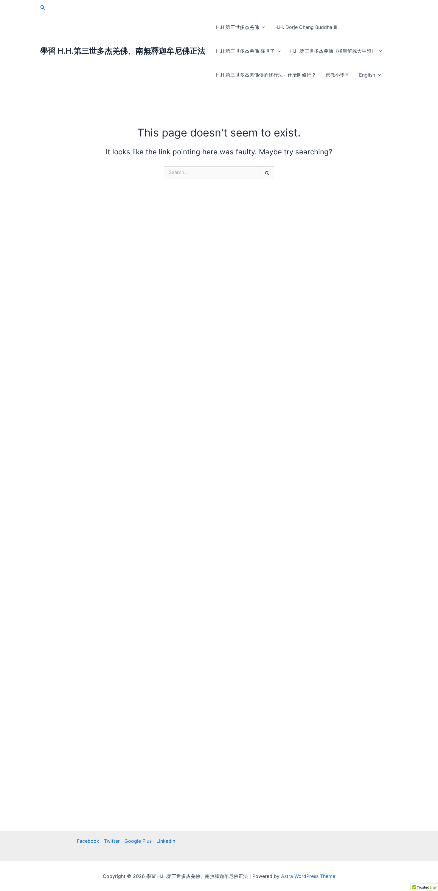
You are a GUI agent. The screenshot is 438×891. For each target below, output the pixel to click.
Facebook (88, 841)
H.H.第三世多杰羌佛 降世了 (245, 51)
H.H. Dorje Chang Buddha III (305, 27)
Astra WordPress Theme (308, 876)
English (367, 75)
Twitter (112, 841)
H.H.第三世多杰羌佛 (237, 27)
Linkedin (165, 841)
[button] (43, 7)
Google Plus (138, 841)
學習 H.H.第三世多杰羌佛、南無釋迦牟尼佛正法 (122, 50)
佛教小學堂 (338, 75)
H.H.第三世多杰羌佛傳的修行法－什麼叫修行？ (266, 75)
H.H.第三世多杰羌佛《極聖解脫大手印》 (333, 51)
